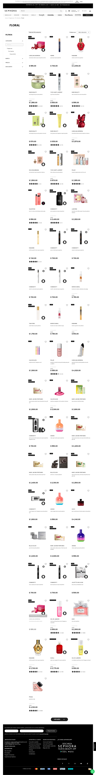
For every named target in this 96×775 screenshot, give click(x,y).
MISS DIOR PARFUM (75, 621)
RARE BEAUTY (33, 92)
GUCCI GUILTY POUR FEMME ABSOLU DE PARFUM (81, 511)
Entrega (31, 750)
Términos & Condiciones (35, 744)
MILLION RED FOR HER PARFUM (77, 57)
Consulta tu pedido (33, 742)
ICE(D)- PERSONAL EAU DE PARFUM (57, 289)
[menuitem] (8, 15)
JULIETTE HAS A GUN (77, 582)
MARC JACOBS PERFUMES (36, 399)
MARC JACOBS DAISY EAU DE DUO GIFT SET (37, 474)
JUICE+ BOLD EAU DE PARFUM (56, 250)
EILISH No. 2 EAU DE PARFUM (56, 474)
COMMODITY (53, 209)
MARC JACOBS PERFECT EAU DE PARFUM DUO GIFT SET (38, 402)
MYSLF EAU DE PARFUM (54, 94)
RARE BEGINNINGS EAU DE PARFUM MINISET (37, 133)
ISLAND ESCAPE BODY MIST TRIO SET (79, 172)
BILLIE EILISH (54, 472)
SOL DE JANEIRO (54, 619)
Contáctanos (32, 753)
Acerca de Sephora (47, 742)
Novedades (7, 752)
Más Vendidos (8, 751)
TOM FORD (32, 323)
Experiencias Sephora (10, 756)
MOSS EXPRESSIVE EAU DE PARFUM (36, 584)
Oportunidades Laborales (49, 746)
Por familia (17, 18)
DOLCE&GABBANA (34, 170)
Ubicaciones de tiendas (35, 748)
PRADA (31, 697)
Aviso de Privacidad (48, 744)
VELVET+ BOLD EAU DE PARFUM (78, 250)
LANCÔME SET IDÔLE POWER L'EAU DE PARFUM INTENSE (81, 212)
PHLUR (73, 170)
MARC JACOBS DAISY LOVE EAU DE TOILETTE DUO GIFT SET (81, 438)
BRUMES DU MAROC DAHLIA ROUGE (57, 325)
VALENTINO (32, 209)
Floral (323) (13, 54)
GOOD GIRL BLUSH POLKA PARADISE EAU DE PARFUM (80, 363)
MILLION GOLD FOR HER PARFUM (78, 325)
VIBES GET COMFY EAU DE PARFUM (57, 438)
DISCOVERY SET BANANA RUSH (77, 584)
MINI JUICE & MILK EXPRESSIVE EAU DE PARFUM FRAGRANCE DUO (38, 438)
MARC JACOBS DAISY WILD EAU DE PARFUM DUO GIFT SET (81, 475)
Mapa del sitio (46, 748)
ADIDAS (52, 435)
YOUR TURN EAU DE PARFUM (34, 548)
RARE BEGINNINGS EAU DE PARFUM (36, 94)
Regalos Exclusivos (9, 754)
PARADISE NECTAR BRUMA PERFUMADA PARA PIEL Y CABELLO (59, 363)
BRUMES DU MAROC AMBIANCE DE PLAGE (80, 289)
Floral (22, 18)
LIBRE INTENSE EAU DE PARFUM (56, 172)
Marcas (88, 15)
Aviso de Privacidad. (44, 734)
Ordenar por (73, 32)
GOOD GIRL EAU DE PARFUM (55, 57)
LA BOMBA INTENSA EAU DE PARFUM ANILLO (37, 57)
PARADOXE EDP (32, 699)
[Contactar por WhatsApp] (92, 771)
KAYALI (52, 658)
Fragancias (11, 18)
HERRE (52, 55)
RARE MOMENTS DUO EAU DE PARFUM (79, 94)
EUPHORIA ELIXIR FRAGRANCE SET (35, 362)
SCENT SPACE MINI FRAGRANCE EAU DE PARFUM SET (38, 512)
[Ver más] (38, 52)
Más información (77, 2)
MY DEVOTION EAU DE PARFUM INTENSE (37, 172)
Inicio (6, 18)
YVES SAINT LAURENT (56, 92)
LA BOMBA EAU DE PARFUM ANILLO (35, 621)
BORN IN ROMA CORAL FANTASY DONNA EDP (37, 211)
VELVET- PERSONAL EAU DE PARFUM (36, 289)
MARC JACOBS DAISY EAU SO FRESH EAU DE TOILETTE (58, 548)
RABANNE (74, 55)
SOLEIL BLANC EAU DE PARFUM (35, 325)
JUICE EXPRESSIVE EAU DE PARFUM (57, 211)
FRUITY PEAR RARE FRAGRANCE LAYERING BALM (59, 133)
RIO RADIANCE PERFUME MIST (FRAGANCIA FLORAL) (81, 660)
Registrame (51, 730)
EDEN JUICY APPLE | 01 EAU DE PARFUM (58, 660)
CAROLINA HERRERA (34, 55)
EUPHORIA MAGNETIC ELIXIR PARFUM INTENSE (59, 401)
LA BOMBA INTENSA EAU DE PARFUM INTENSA (80, 133)
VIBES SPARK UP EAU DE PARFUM (78, 548)
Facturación (32, 752)
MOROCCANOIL (76, 287)
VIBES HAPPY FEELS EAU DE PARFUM (57, 511)
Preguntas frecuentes (34, 746)
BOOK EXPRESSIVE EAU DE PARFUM (57, 584)
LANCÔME (74, 209)
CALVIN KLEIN (32, 360)
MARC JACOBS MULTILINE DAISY (78, 401)
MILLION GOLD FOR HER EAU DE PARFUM (36, 250)
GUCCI (73, 509)
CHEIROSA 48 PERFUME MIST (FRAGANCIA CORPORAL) (58, 622)
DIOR (73, 619)
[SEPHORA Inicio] (11, 11)
